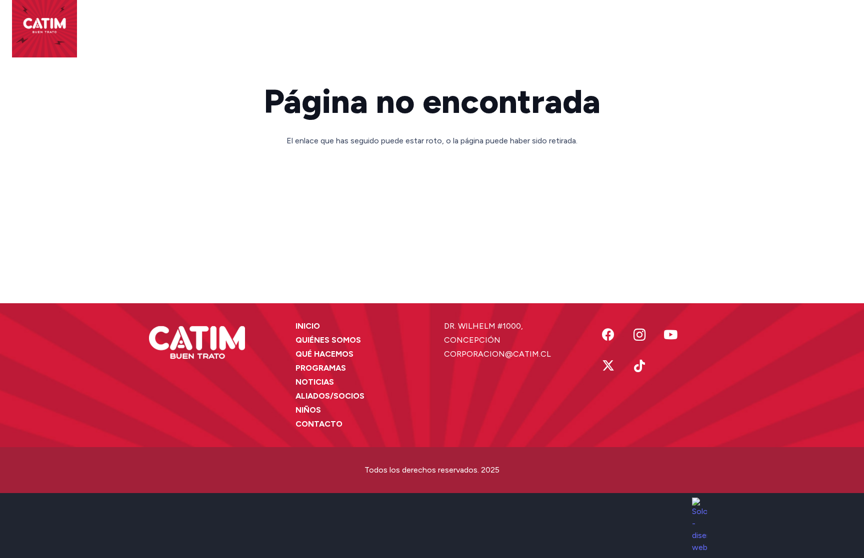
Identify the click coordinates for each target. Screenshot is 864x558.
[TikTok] (640, 366)
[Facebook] (608, 335)
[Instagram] (640, 335)
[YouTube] (670, 335)
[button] (274, 25)
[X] (608, 366)
